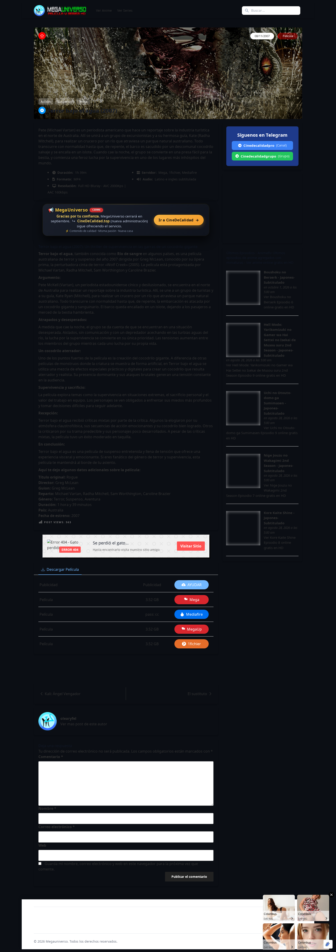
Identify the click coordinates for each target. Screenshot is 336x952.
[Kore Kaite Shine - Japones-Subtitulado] (243, 528)
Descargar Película (63, 569)
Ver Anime (104, 10)
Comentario (50, 756)
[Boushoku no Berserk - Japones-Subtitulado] (243, 288)
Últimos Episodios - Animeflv (249, 252)
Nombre (47, 808)
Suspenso (64, 101)
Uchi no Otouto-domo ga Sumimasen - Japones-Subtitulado (277, 403)
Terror (83, 101)
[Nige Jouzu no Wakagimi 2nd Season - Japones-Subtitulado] (243, 471)
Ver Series (125, 10)
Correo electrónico (56, 826)
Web (42, 845)
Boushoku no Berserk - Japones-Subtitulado (279, 277)
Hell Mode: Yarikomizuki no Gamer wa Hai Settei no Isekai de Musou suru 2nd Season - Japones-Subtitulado (280, 340)
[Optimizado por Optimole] (328, 944)
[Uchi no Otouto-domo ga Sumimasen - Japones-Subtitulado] (243, 408)
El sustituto (197, 693)
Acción (46, 101)
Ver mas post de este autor (83, 723)
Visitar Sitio (190, 546)
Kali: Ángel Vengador (63, 693)
